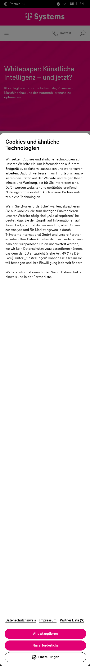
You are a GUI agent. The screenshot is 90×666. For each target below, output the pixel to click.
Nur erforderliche (45, 645)
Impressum (48, 620)
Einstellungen (48, 657)
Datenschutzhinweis (20, 620)
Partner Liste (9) (72, 620)
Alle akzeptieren (45, 633)
